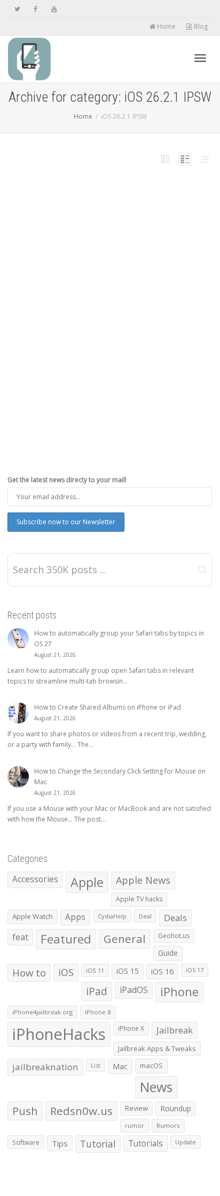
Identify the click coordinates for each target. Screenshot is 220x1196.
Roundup (175, 1108)
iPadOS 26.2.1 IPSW (80, 328)
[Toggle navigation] (200, 58)
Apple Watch (32, 916)
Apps (75, 917)
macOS (151, 1065)
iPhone (100, 328)
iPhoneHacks (59, 1034)
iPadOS (134, 990)
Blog (200, 26)
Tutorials (145, 1143)
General (125, 938)
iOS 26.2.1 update (147, 322)
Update (185, 1142)
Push (25, 1110)
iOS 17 (194, 970)
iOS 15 (127, 971)
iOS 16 (162, 971)
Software (26, 1142)
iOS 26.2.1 (104, 322)
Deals (175, 918)
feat (20, 937)
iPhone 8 (98, 1012)
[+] (110, 271)
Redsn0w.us (81, 1110)
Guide (168, 953)
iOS (66, 972)
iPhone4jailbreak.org (42, 1012)
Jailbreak (174, 1030)
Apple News (143, 880)
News (111, 328)
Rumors (168, 1125)
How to (29, 972)
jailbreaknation (45, 1067)
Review (136, 1108)
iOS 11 (95, 970)
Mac (120, 1066)
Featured (66, 939)
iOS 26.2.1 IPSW (122, 322)
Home (165, 26)
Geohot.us (174, 935)
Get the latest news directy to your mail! (67, 479)
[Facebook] (35, 9)
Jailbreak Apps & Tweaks (157, 1048)
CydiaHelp (112, 916)
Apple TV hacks (139, 899)
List (95, 1065)
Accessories (35, 879)
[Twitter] (17, 9)
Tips (60, 1143)
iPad (62, 328)
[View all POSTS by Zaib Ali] (62, 322)
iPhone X (131, 1028)
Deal (145, 916)
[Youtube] (53, 9)
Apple (87, 882)
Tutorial (98, 1143)
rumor (134, 1125)
